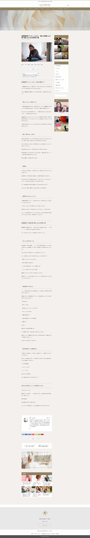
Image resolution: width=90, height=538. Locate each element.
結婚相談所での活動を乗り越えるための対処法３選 (31, 75)
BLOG (54, 8)
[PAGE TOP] (45, 505)
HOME (24, 8)
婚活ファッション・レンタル (60, 79)
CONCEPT (36, 8)
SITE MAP (57, 533)
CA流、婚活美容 (58, 65)
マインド (57, 71)
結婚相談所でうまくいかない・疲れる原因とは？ (30, 74)
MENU (48, 8)
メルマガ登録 (60, 8)
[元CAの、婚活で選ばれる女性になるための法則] (45, 5)
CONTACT (65, 8)
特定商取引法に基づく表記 (46, 533)
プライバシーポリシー (37, 533)
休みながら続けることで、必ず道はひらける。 (30, 76)
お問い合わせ (45, 525)
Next (70, 106)
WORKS (42, 8)
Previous (52, 106)
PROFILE (30, 8)
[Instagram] (29, 428)
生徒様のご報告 (58, 85)
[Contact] (46, 521)
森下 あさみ (32, 417)
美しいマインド (58, 90)
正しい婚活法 (28, 39)
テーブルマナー (58, 68)
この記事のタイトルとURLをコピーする (37, 438)
